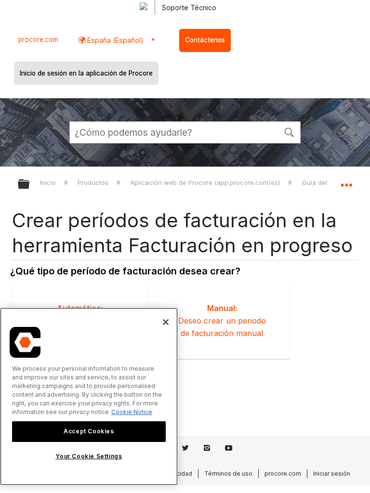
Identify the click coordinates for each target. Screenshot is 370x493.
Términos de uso (228, 473)
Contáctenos (205, 40)
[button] (289, 131)
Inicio (49, 182)
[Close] (165, 322)
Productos (94, 182)
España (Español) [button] (114, 40)
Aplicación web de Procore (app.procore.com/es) (206, 182)
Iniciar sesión (331, 473)
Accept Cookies (89, 431)
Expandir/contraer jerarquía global (29, 185)
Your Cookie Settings (88, 456)
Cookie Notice (131, 411)
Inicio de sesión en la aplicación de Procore (86, 73)
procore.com (38, 39)
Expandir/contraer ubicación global (346, 181)
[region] (89, 396)
